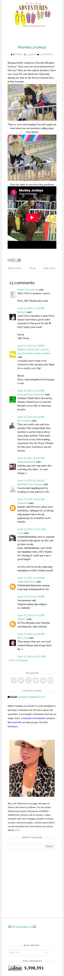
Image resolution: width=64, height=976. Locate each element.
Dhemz (19, 54)
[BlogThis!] (12, 260)
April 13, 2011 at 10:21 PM (31, 656)
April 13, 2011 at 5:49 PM (30, 596)
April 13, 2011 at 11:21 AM (31, 529)
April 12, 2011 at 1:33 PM (30, 308)
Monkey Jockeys (32, 47)
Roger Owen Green (27, 289)
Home (32, 268)
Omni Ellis (16, 722)
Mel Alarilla (24, 420)
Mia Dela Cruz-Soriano (30, 484)
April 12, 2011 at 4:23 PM (30, 390)
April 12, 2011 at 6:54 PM (30, 416)
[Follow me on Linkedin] (43, 680)
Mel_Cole (22, 637)
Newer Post (15, 268)
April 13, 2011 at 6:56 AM (30, 480)
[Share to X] (16, 260)
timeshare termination (34, 718)
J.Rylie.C (21, 619)
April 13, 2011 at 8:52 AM (30, 499)
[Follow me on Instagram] (50, 680)
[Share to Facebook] (19, 260)
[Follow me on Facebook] (14, 680)
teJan (20, 533)
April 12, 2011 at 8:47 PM (30, 458)
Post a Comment (18, 660)
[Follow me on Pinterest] (36, 680)
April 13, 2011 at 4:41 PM (30, 577)
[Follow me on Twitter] (21, 680)
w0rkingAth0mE (26, 461)
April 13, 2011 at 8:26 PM (30, 634)
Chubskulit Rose (26, 581)
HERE (17, 830)
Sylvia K (21, 312)
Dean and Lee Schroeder (30, 394)
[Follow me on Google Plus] (28, 680)
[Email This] (9, 260)
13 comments (46, 54)
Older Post (49, 268)
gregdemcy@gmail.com (31, 696)
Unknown (22, 503)
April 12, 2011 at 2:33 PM (30, 345)
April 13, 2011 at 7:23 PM (30, 615)
